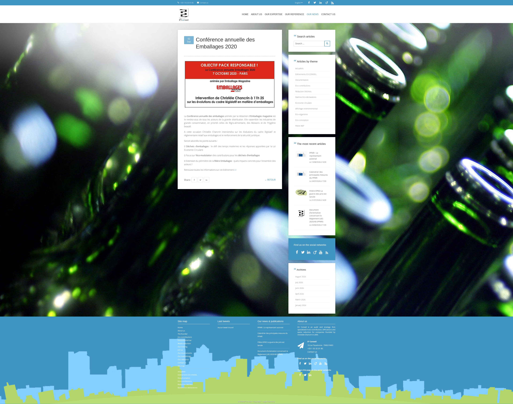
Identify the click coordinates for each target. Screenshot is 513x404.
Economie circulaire (303, 103)
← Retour (270, 179)
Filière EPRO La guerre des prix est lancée (271, 344)
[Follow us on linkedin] (321, 2)
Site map (181, 366)
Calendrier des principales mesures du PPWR (273, 335)
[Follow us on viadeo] (326, 2)
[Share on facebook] (194, 179)
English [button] (298, 2)
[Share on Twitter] (200, 179)
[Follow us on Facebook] (309, 2)
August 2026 (300, 276)
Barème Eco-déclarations (305, 97)
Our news (313, 14)
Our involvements (185, 353)
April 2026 (299, 294)
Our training (182, 346)
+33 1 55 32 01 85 (315, 348)
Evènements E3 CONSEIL (306, 74)
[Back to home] (184, 14)
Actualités (299, 68)
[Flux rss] (332, 2)
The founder (182, 334)
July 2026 (299, 282)
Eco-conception (301, 120)
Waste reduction (184, 343)
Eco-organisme (301, 114)
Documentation (301, 80)
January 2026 (300, 305)
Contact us (328, 14)
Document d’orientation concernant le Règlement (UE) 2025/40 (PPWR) (273, 352)
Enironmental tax (184, 340)
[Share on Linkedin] (206, 179)
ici (235, 169)
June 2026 (299, 288)
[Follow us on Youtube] (321, 252)
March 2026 (300, 299)
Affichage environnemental (306, 108)
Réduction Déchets (303, 91)
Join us (180, 350)
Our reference (294, 14)
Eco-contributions (302, 85)
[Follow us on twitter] (315, 2)
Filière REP (299, 126)
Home (245, 14)
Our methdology (184, 356)
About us (256, 14)
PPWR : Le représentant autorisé (270, 327)
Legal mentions (269, 401)
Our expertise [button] (273, 14)
